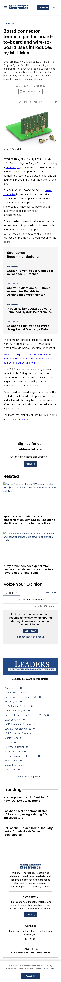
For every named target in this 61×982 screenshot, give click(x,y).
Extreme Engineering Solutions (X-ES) (25, 715)
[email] (40, 101)
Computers (9, 23)
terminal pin (13, 167)
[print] (56, 101)
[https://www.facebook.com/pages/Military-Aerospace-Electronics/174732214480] (26, 939)
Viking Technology (15, 765)
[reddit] (35, 101)
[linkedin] (25, 101)
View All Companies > (30, 776)
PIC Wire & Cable (14, 751)
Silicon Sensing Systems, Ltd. (21, 756)
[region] (30, 600)
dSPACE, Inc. (12, 701)
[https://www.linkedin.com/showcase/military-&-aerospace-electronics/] (30, 939)
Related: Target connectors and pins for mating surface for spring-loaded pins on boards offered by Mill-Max (27, 358)
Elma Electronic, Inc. (16, 710)
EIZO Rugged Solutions (17, 706)
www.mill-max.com (17, 419)
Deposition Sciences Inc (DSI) (21, 697)
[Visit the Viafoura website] (50, 606)
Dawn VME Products (16, 692)
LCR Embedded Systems (18, 733)
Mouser (9, 742)
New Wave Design (15, 746)
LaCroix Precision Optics (18, 728)
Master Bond (11, 737)
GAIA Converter (13, 719)
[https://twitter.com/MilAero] (33, 939)
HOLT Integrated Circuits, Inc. (20, 724)
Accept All (30, 976)
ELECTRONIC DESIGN (40, 952)
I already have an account (30, 636)
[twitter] (30, 101)
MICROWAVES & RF (19, 952)
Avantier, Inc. (12, 688)
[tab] (11, 593)
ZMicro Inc (10, 769)
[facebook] (20, 101)
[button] (5, 7)
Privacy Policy (49, 968)
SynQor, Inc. (11, 760)
